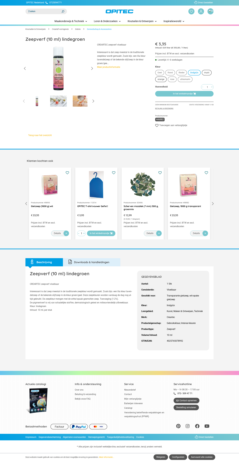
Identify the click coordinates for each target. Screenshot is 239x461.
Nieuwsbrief (130, 389)
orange (161, 79)
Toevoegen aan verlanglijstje (173, 125)
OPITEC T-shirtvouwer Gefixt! (92, 206)
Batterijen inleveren (133, 403)
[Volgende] (92, 68)
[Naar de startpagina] (119, 11)
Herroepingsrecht (96, 437)
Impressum (30, 437)
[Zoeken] (63, 11)
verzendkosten (133, 446)
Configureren (178, 457)
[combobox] (43, 11)
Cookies (140, 437)
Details (57, 233)
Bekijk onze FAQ (82, 398)
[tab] (44, 262)
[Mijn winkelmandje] (210, 11)
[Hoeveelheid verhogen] (212, 87)
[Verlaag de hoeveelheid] (202, 87)
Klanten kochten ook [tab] (40, 160)
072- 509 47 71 (184, 393)
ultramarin (186, 79)
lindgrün (194, 72)
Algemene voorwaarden (74, 437)
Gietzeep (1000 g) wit (42, 206)
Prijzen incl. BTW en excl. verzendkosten (174, 53)
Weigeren (160, 457)
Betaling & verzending (164, 108)
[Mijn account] (201, 11)
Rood (171, 73)
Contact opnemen (188, 400)
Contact (128, 394)
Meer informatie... (106, 457)
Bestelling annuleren (186, 407)
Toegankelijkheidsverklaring (120, 437)
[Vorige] (25, 68)
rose (173, 79)
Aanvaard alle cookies (201, 457)
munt (206, 72)
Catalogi (128, 408)
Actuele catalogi (35, 384)
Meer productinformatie (108, 67)
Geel (161, 73)
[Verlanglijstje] (191, 11)
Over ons (79, 389)
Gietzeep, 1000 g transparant (185, 206)
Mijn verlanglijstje (132, 398)
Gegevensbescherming (50, 437)
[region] (58, 75)
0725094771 (55, 2)
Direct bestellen (205, 2)
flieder (183, 73)
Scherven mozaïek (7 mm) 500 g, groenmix (141, 208)
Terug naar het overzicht (40, 135)
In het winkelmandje (183, 93)
